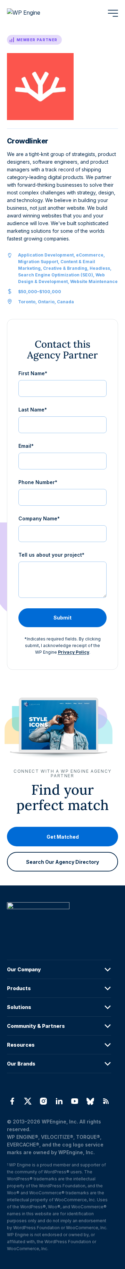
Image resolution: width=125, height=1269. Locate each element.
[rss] (106, 1101)
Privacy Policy (73, 652)
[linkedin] (59, 1101)
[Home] (59, 919)
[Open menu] (113, 13)
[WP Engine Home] (33, 13)
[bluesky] (90, 1101)
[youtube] (75, 1101)
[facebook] (12, 1101)
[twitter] (28, 1101)
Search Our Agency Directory (62, 862)
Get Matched (63, 837)
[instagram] (43, 1101)
